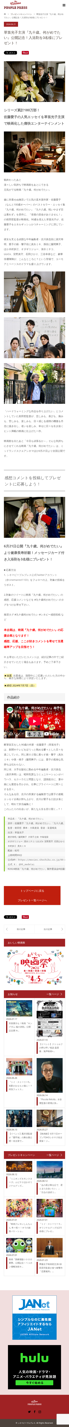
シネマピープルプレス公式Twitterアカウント (32, 575)
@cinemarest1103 (17, 579)
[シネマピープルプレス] (15, 5)
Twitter (29, 1411)
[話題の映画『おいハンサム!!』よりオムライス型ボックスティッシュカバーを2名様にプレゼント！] (49, 929)
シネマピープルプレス (26, 1423)
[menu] (63, 5)
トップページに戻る (32, 891)
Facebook (34, 1411)
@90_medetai (26, 864)
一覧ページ (53, 994)
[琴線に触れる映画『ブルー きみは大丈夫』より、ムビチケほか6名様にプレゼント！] (19, 929)
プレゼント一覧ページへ (32, 900)
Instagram (40, 1411)
